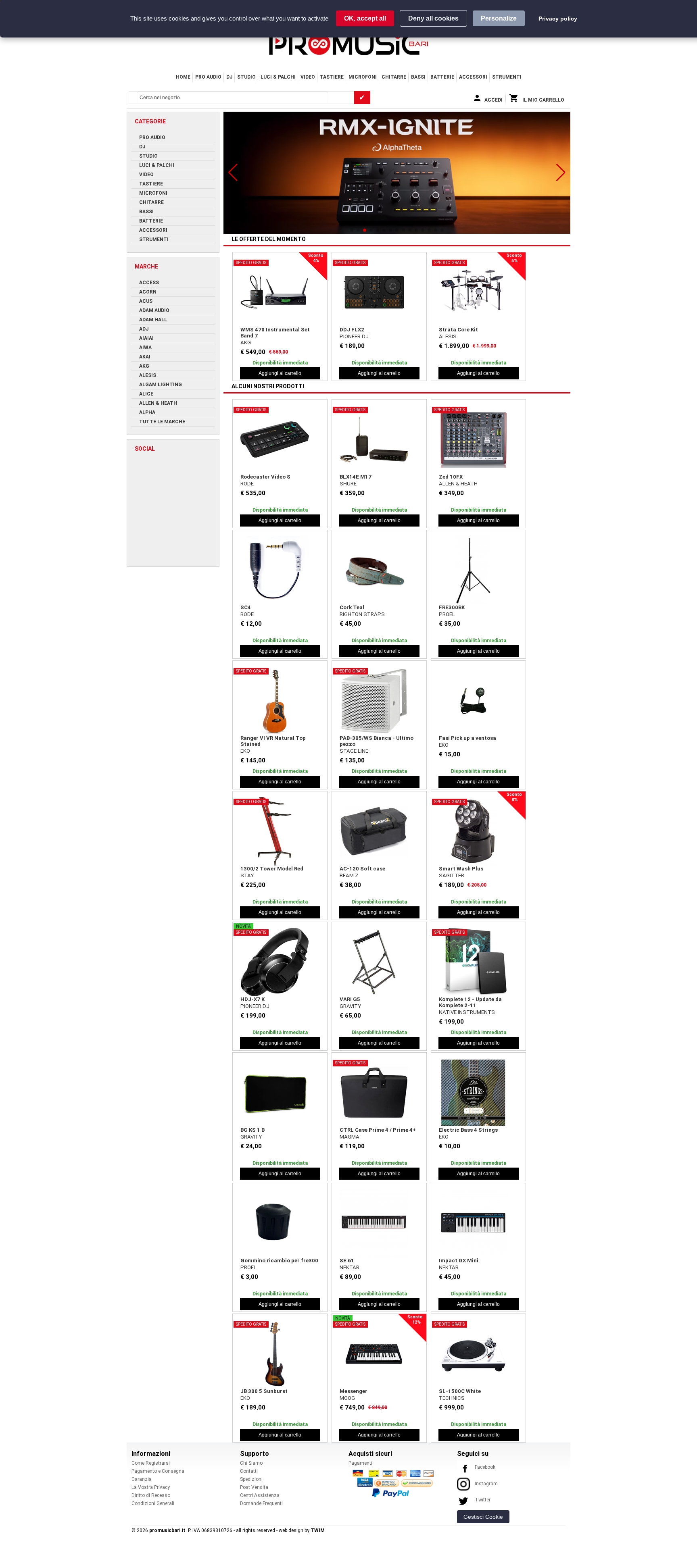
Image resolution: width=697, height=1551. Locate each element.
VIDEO (308, 77)
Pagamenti (360, 1463)
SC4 (245, 607)
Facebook (485, 1467)
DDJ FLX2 (352, 330)
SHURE (348, 484)
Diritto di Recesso (150, 1495)
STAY (247, 875)
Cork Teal (352, 607)
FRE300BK (452, 607)
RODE (247, 484)
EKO (245, 751)
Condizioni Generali (152, 1503)
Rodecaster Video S (265, 477)
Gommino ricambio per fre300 (279, 1260)
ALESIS (448, 336)
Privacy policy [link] (557, 18)
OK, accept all (365, 18)
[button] (232, 172)
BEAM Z (349, 875)
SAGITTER (451, 875)
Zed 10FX (451, 477)
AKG (245, 342)
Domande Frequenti (261, 1503)
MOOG (347, 1398)
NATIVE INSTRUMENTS (467, 1012)
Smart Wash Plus (461, 869)
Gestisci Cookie (483, 1517)
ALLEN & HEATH (458, 484)
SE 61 (347, 1260)
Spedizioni (251, 1479)
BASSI (418, 77)
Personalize (499, 18)
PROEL (447, 614)
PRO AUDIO (208, 77)
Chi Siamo (251, 1463)
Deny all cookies (433, 18)
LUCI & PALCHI (278, 77)
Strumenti (507, 77)
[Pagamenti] (395, 1483)
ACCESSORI (473, 77)
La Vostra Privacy (150, 1487)
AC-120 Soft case (362, 869)
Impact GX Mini (458, 1260)
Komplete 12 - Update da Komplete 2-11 (470, 1002)
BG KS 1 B (252, 1130)
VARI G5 (350, 999)
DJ (229, 77)
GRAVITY (350, 1006)
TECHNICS (452, 1398)
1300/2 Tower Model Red (271, 869)
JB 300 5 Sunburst (264, 1391)
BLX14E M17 (355, 477)
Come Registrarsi (150, 1463)
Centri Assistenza (260, 1495)
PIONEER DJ (354, 336)
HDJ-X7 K (252, 999)
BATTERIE (442, 77)
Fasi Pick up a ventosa (467, 738)
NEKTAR (349, 1267)
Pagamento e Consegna (157, 1471)
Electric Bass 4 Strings (468, 1130)
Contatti (249, 1471)
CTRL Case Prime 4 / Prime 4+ (378, 1130)
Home (183, 77)
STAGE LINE (354, 751)
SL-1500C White (460, 1391)
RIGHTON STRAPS (362, 614)
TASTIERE (332, 77)
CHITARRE (394, 77)
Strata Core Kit (458, 330)
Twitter (482, 1500)
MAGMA (349, 1137)
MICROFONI (362, 77)
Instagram (486, 1483)
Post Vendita (254, 1487)
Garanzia (141, 1479)
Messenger (353, 1391)
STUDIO (246, 77)
